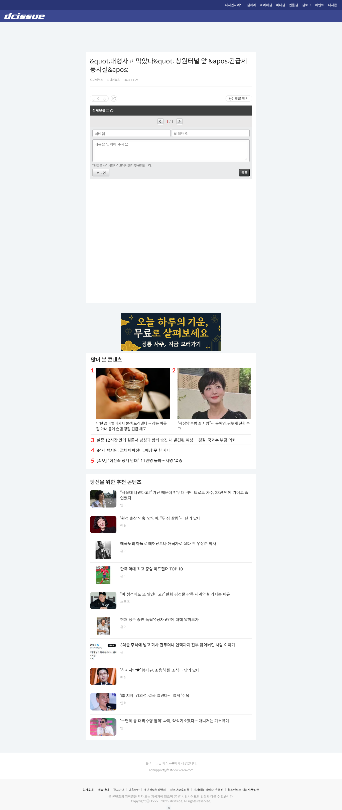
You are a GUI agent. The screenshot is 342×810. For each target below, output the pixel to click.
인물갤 (293, 5)
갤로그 (306, 5)
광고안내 (118, 790)
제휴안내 (103, 790)
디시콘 (332, 5)
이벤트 (319, 5)
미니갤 (280, 5)
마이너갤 (266, 5)
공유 (114, 98)
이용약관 (133, 790)
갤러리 (251, 5)
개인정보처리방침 (155, 790)
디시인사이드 (234, 5)
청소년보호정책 (179, 790)
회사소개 (88, 790)
